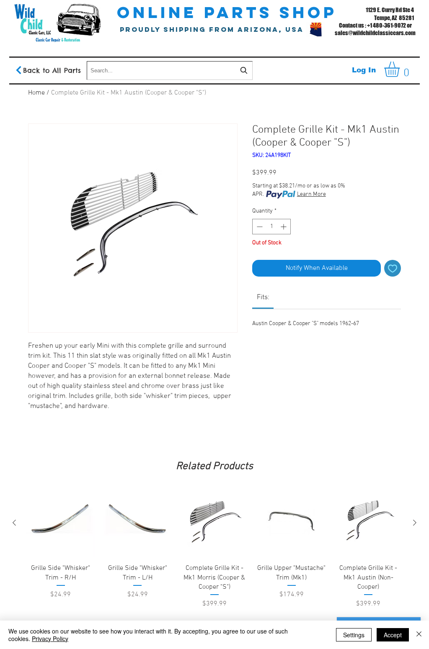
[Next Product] (415, 523)
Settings (353, 635)
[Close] (419, 634)
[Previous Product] (14, 523)
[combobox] (170, 70)
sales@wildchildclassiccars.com (375, 32)
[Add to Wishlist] (392, 268)
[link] (263, 297)
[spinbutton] (271, 226)
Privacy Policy (50, 638)
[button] (401, 69)
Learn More (311, 194)
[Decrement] (258, 226)
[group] (214, 565)
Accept (393, 635)
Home (36, 93)
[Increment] (284, 226)
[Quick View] (60, 523)
